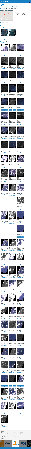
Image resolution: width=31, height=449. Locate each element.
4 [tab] (14, 446)
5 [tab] (15, 446)
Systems (14, 432)
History (8, 432)
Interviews (16, 2)
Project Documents (9, 433)
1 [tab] (12, 446)
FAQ (7, 436)
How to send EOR (15, 436)
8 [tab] (17, 446)
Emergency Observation (3, 2)
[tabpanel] (15, 443)
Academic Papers (3, 436)
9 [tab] (18, 446)
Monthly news (2, 438)
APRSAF (20, 433)
